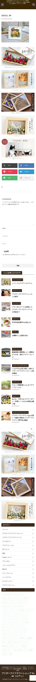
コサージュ (30, 610)
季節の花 (5, 646)
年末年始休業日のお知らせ (21, 322)
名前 (4, 228)
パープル (24, 618)
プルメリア (21, 626)
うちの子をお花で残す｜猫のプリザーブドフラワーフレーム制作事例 (23, 371)
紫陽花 (30, 650)
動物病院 (29, 638)
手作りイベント (15, 646)
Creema (15, 594)
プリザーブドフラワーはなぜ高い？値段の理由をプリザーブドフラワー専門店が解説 (23, 417)
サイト (4, 243)
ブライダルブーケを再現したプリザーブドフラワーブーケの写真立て (22, 309)
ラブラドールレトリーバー (16, 634)
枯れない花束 (17, 650)
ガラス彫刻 (21, 610)
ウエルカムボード (7, 606)
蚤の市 (4, 654)
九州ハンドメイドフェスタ (10, 638)
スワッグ (24, 614)
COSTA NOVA (6, 594)
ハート (4, 618)
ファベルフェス (13, 622)
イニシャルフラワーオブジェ (22, 283)
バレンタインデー (14, 618)
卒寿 (4, 642)
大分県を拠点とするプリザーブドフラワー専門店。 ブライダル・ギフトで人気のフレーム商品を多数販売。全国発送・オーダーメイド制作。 (18, 668)
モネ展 (4, 634)
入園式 (22, 638)
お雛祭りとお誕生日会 (20, 335)
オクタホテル (19, 606)
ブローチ (13, 626)
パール (4, 622)
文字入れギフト (7, 650)
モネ (25, 630)
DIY (22, 594)
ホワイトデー (17, 630)
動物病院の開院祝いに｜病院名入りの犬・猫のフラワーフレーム (23, 354)
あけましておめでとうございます (12, 598)
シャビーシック (7, 614)
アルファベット (22, 602)
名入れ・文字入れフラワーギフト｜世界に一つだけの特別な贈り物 (23, 401)
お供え (25, 598)
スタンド (16, 614)
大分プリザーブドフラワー (21, 642)
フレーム (5, 626)
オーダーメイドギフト (9, 610)
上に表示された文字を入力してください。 (14, 254)
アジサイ (13, 602)
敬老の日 (24, 646)
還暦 (10, 654)
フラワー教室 (24, 622)
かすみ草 (5, 602)
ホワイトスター (7, 630)
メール (4, 236)
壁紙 (9, 642)
